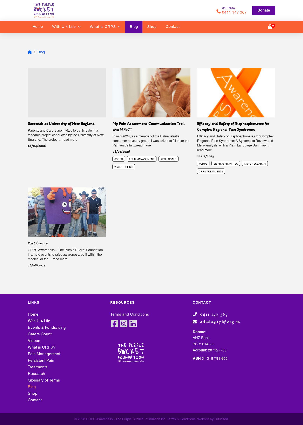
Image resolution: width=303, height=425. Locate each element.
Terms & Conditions (181, 419)
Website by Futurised (212, 419)
